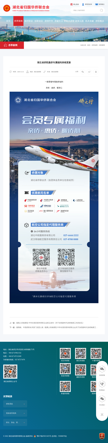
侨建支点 (59, 21)
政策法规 (79, 21)
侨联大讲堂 (69, 21)
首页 (8, 21)
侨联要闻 (102, 45)
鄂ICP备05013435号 (44, 436)
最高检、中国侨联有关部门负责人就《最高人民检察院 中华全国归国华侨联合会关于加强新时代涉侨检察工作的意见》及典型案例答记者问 (54, 327)
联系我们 (101, 4)
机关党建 (89, 21)
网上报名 (76, 4)
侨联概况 (99, 21)
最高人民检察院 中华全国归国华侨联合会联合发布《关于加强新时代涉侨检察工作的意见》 (47, 323)
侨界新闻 (18, 21)
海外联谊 (28, 21)
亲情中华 (49, 21)
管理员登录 (88, 4)
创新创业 (38, 21)
